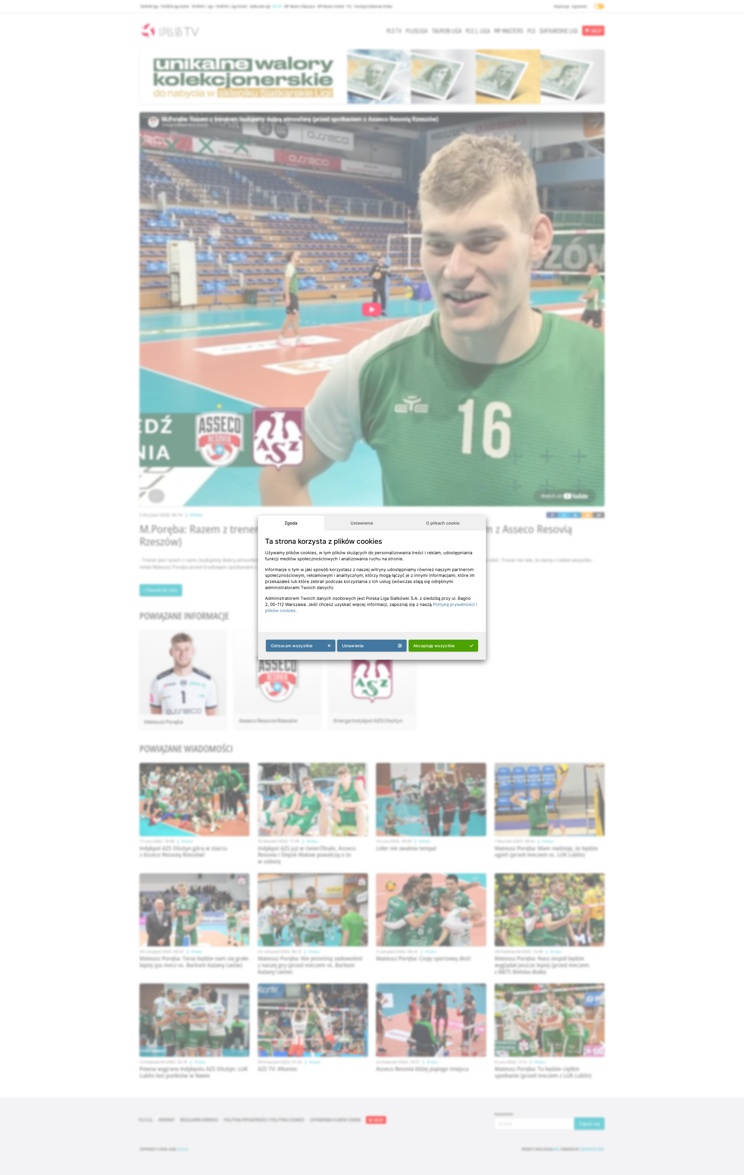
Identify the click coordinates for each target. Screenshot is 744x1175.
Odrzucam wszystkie (292, 645)
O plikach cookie (442, 523)
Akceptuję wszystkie (434, 645)
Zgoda (291, 523)
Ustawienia (361, 523)
